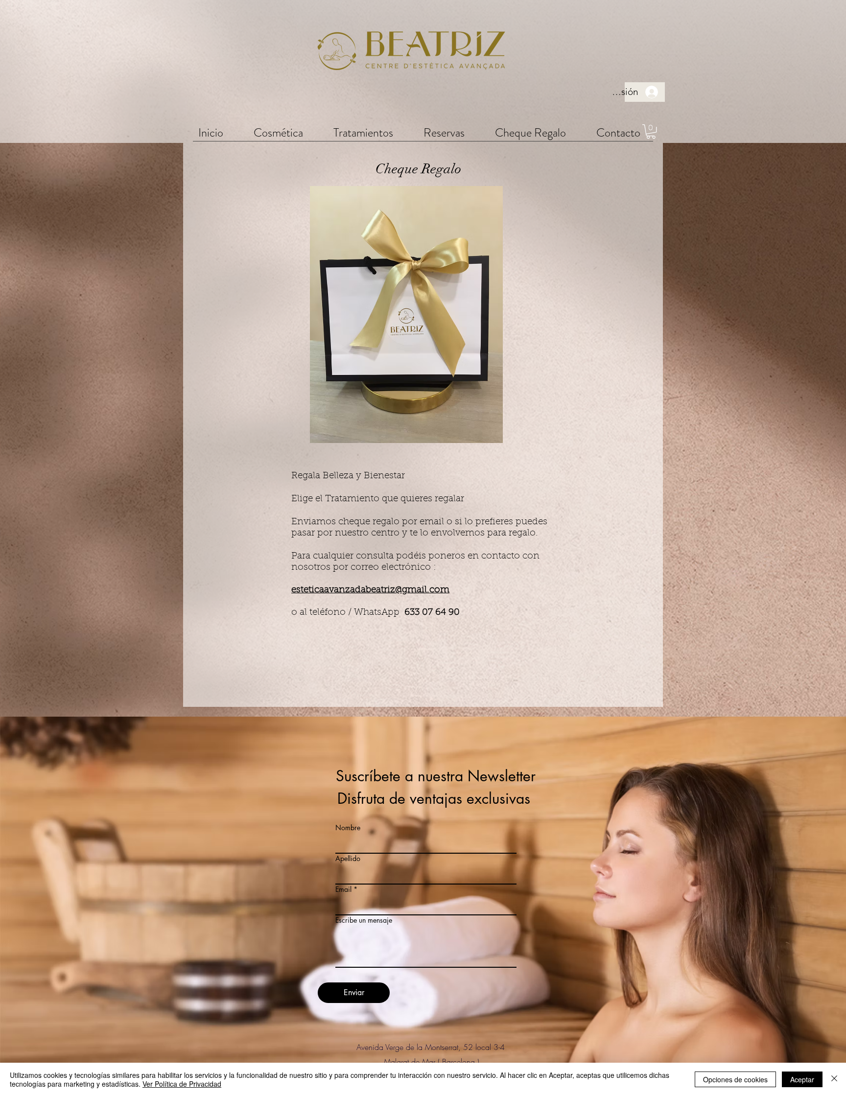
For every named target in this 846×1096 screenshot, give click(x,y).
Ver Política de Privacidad (181, 1084)
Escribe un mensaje (363, 920)
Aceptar (802, 1079)
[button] (278, 132)
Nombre (347, 827)
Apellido (347, 858)
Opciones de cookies (735, 1079)
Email (343, 889)
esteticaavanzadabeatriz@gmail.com (370, 590)
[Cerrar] (834, 1079)
